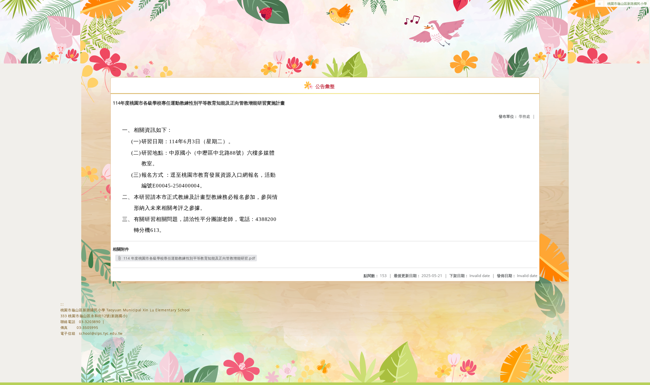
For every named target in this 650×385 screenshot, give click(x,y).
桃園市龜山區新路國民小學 (627, 3)
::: (599, 3)
